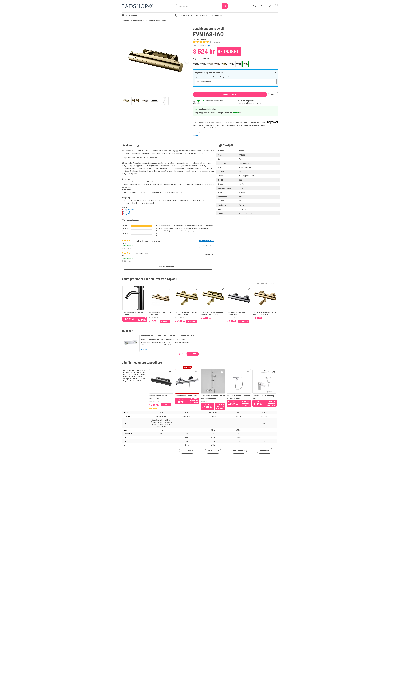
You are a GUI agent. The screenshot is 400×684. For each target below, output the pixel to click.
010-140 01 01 (184, 15)
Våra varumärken (202, 15)
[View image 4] (155, 101)
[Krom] (231, 64)
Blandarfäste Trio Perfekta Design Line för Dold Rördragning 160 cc (168, 335)
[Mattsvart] (238, 64)
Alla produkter (132, 15)
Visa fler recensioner (166, 267)
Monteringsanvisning (130, 212)
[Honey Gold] (224, 64)
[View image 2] (135, 101)
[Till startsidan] (137, 6)
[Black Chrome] (196, 64)
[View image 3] (145, 101)
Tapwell (196, 135)
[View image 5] (164, 101)
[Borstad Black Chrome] (203, 64)
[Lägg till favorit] (185, 31)
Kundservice (254, 8)
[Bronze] (217, 64)
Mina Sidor (262, 8)
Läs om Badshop (218, 15)
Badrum (126, 21)
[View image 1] (126, 101)
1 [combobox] (272, 94)
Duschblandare (160, 21)
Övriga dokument (128, 210)
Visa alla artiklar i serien (266, 284)
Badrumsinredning (137, 21)
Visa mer (144, 349)
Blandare (149, 21)
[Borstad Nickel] (210, 64)
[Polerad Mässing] (245, 64)
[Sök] (225, 6)
